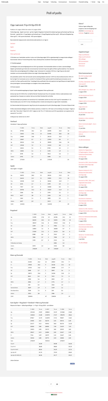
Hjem (39, 2)
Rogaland (12, 50)
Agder (12, 47)
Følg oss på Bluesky (84, 54)
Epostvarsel (82, 63)
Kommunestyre (63, 2)
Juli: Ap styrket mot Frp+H (86, 95)
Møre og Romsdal (15, 54)
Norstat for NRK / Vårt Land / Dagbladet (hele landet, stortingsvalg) (87, 183)
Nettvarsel (82, 65)
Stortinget (46, 2)
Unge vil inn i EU (83, 106)
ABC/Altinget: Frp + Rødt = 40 (87, 89)
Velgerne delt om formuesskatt (87, 101)
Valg (99, 2)
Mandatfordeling (83, 2)
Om (103, 2)
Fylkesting (53, 2)
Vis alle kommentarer (84, 139)
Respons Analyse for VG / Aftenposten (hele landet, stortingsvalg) (85, 172)
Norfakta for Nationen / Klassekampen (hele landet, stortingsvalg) (86, 201)
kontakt (91, 33)
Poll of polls (5, 2)
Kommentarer (73, 2)
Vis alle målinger (83, 242)
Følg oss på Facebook (84, 57)
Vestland (12, 43)
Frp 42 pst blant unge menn (86, 112)
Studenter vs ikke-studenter (86, 118)
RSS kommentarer (83, 61)
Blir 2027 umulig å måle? (85, 76)
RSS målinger (82, 59)
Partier (93, 2)
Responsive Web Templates (56, 392)
